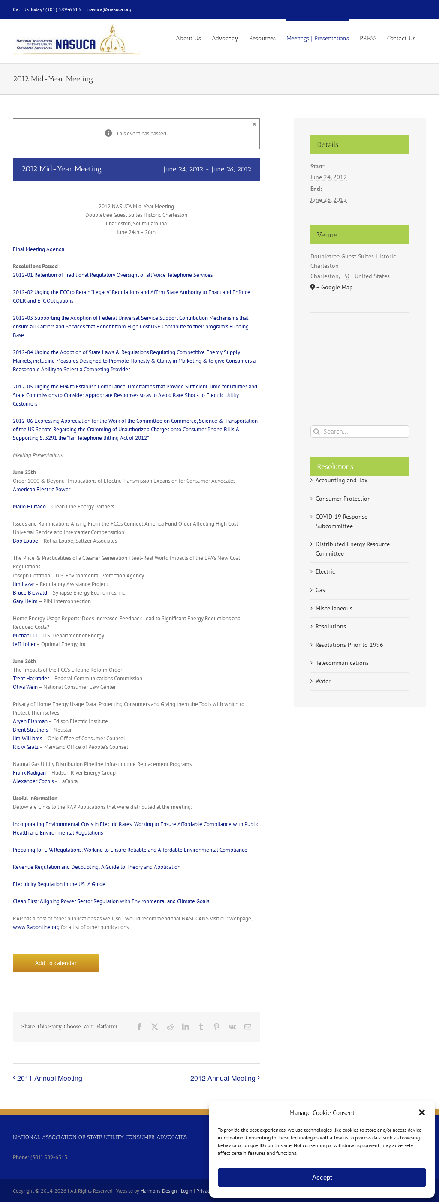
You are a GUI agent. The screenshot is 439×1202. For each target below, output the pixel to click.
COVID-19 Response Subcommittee (341, 521)
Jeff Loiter (24, 644)
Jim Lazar (23, 584)
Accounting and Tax (341, 480)
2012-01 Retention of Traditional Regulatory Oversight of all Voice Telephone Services (113, 275)
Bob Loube (25, 540)
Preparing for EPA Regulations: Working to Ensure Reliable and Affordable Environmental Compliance (130, 849)
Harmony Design (159, 1190)
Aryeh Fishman (30, 721)
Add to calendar (56, 963)
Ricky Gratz (26, 747)
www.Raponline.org (36, 927)
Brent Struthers (30, 729)
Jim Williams (27, 738)
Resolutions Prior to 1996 (349, 645)
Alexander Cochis (33, 781)
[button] (422, 1112)
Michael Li (25, 635)
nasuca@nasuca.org (109, 9)
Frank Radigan (29, 772)
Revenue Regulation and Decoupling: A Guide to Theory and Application (96, 867)
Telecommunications (342, 663)
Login (186, 1190)
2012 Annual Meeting (223, 1078)
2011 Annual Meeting (49, 1078)
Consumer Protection (343, 498)
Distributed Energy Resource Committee (353, 548)
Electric (325, 571)
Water (323, 681)
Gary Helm (25, 601)
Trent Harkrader (31, 678)
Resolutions (331, 626)
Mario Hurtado (29, 506)
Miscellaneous (334, 608)
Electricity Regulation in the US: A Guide (59, 884)
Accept (322, 1177)
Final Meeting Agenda (38, 249)
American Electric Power (41, 489)
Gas (320, 590)
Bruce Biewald (30, 592)
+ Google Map (334, 287)
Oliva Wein (25, 687)
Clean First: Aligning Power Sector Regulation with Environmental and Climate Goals (111, 901)
